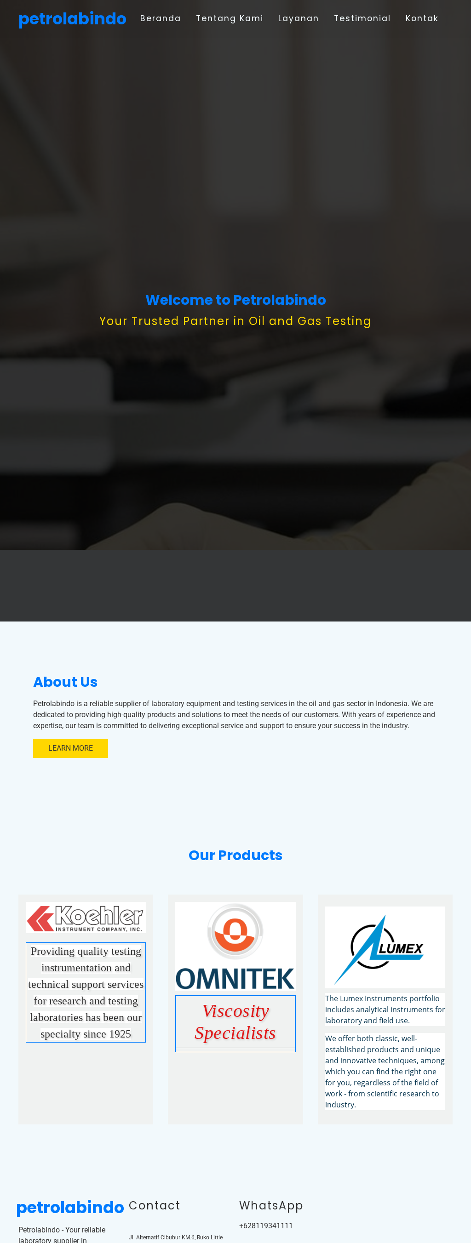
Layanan (298, 18)
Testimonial (362, 18)
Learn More (70, 748)
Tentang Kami (230, 18)
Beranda (160, 18)
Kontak (422, 18)
